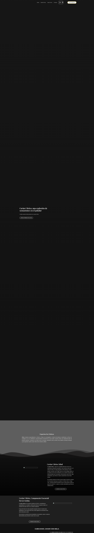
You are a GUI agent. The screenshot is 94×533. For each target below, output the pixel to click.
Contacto (55, 2)
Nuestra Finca (43, 2)
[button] (71, 2)
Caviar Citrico (49, 2)
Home (38, 2)
